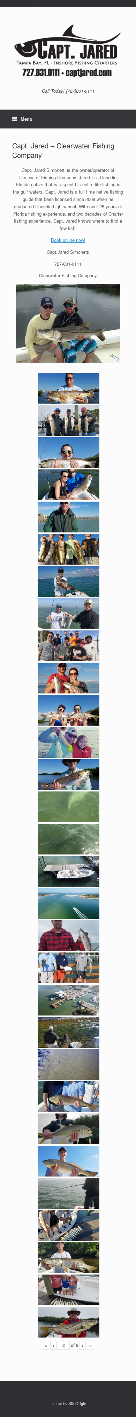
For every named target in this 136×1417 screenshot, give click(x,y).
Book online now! (68, 240)
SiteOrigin (77, 1403)
